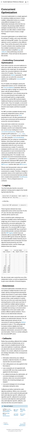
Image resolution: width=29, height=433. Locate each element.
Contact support (22, 414)
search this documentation (7, 411)
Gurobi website (16, 410)
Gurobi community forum (22, 410)
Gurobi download (16, 414)
